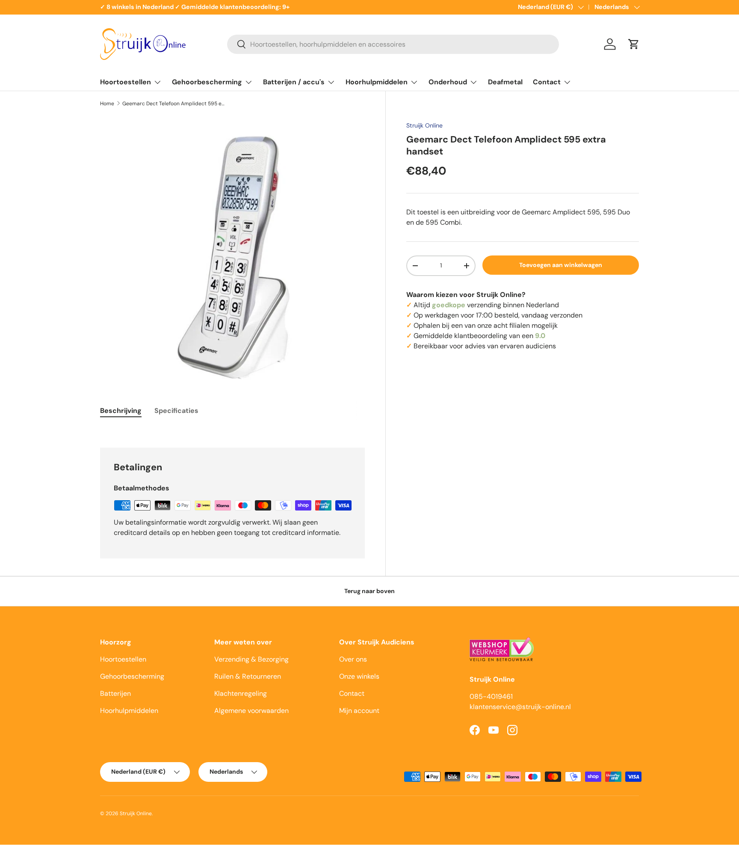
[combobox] (393, 44)
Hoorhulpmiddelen (377, 81)
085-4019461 (491, 696)
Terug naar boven (369, 591)
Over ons (353, 659)
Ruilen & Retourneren (247, 676)
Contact (547, 81)
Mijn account (359, 710)
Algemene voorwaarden (251, 710)
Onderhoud (448, 81)
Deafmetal (505, 81)
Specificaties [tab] (176, 410)
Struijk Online (424, 125)
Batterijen (115, 693)
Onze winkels (359, 676)
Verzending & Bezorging (251, 659)
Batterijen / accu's (294, 81)
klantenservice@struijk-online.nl (520, 706)
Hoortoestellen (125, 81)
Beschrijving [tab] (121, 410)
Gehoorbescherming (207, 81)
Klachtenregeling (240, 693)
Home (107, 103)
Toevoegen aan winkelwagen (560, 265)
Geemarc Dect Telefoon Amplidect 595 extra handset (173, 103)
